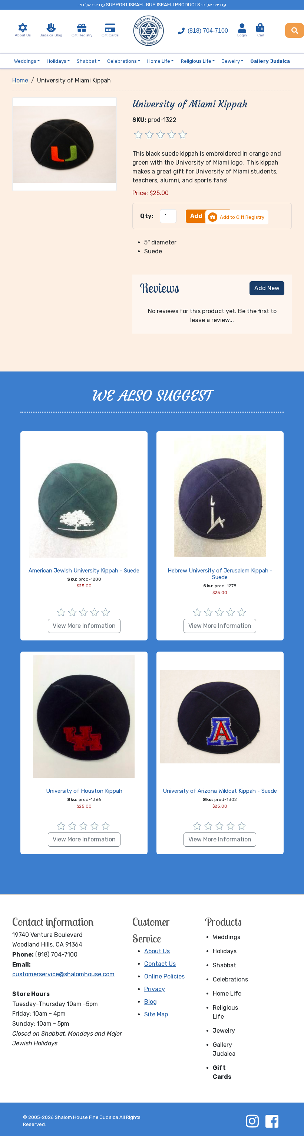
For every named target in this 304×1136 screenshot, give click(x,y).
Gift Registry (82, 35)
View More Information (84, 625)
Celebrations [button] (122, 61)
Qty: (146, 216)
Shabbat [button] (86, 61)
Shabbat (224, 965)
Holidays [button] (56, 61)
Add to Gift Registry (242, 217)
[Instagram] (252, 1121)
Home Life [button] (158, 61)
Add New (267, 288)
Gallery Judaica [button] (270, 61)
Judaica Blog (51, 35)
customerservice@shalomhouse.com (63, 974)
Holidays (225, 951)
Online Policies (164, 976)
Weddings (226, 937)
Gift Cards (110, 35)
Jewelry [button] (231, 61)
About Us (23, 35)
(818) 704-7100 (208, 30)
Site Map (156, 1014)
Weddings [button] (25, 61)
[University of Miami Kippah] (64, 143)
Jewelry (224, 1030)
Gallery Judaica (224, 1049)
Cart (260, 32)
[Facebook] (271, 1121)
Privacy (154, 989)
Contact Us (160, 963)
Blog (150, 1001)
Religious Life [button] (196, 61)
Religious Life (225, 1012)
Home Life (227, 993)
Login (242, 35)
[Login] (242, 28)
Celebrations (230, 979)
